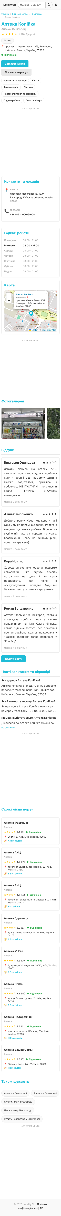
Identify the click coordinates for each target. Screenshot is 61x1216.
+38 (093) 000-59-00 (22, 214)
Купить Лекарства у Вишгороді (22, 1118)
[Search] (49, 5)
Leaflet (34, 329)
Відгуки (28, 87)
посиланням (9, 727)
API (42, 1208)
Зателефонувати (15, 63)
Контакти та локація (15, 80)
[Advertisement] (30, 140)
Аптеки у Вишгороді (45, 1093)
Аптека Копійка (24, 294)
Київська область (20, 14)
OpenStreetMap (49, 329)
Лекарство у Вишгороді (17, 1110)
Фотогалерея (11, 87)
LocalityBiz (9, 4)
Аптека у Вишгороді (15, 1093)
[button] (32, 314)
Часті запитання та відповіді (20, 93)
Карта (35, 80)
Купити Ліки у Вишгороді (18, 1101)
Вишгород (37, 14)
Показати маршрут (16, 72)
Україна (5, 14)
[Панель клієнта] (56, 4)
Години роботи (12, 100)
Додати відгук (34, 100)
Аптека (8, 40)
